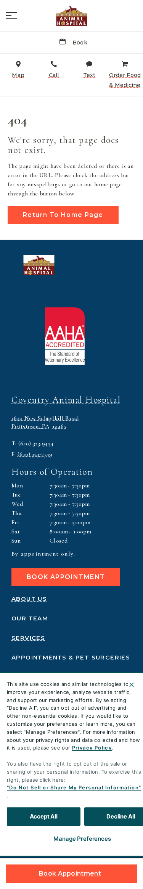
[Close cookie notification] (131, 684)
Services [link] (28, 638)
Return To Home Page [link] (63, 214)
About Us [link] (29, 598)
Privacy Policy (92, 748)
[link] (71, 16)
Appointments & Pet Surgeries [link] (70, 657)
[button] (11, 15)
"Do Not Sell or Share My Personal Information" (74, 787)
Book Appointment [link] (70, 873)
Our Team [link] (29, 618)
